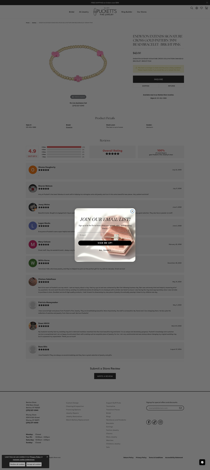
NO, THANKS (105, 250)
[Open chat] (202, 462)
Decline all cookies (17, 464)
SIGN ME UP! (105, 243)
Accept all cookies (34, 464)
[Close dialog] (132, 211)
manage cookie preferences (23, 460)
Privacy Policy (35, 457)
